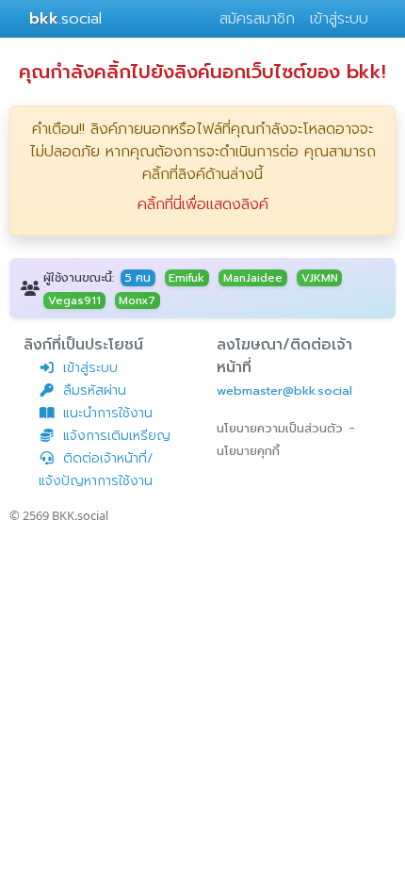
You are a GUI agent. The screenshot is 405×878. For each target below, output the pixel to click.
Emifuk (186, 277)
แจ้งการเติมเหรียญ (116, 436)
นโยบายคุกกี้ (248, 451)
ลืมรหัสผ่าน (94, 390)
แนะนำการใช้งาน (108, 413)
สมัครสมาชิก (257, 19)
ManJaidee (253, 277)
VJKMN (319, 277)
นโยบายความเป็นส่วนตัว (280, 428)
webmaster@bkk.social (284, 390)
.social (65, 18)
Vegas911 (74, 300)
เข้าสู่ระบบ (339, 19)
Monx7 (137, 300)
